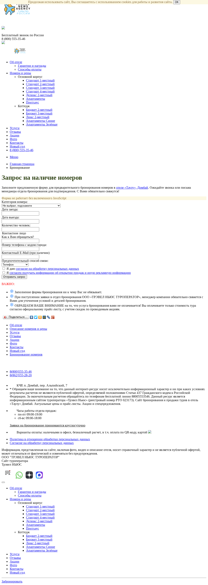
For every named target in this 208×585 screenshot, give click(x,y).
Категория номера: (15, 202)
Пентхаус (32, 102)
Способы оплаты (29, 69)
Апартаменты (35, 98)
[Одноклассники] (40, 317)
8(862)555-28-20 (21, 375)
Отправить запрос (14, 276)
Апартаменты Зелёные (41, 124)
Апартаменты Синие (40, 120)
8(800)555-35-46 (21, 371)
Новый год (17, 146)
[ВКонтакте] (31, 317)
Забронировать (12, 581)
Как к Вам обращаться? (18, 237)
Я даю (42, 268)
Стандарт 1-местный (40, 80)
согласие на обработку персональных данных (47, 268)
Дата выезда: (10, 217)
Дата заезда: (10, 209)
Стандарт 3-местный (40, 87)
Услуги (15, 128)
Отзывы (15, 131)
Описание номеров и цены (28, 329)
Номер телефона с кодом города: (24, 245)
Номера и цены (20, 73)
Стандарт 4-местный (40, 91)
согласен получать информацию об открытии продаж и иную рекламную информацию (70, 272)
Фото (13, 139)
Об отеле (16, 62)
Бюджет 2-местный (39, 109)
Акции (14, 135)
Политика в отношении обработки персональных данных (50, 439)
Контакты (16, 142)
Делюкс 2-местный (39, 95)
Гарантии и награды (32, 65)
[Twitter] (36, 317)
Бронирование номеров (26, 354)
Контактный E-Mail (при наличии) (26, 252)
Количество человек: (16, 225)
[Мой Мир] (44, 317)
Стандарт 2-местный (40, 84)
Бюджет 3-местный (39, 113)
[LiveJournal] (49, 317)
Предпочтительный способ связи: (25, 260)
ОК (177, 2)
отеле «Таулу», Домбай (132, 187)
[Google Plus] (53, 317)
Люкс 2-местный (37, 117)
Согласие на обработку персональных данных (42, 443)
